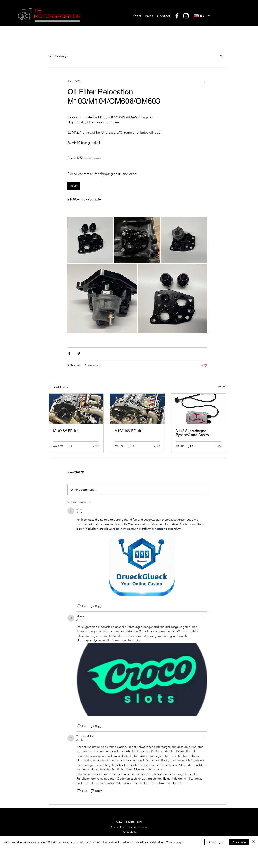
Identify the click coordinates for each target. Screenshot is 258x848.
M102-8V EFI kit (65, 431)
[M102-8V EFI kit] (76, 409)
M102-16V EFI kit (128, 431)
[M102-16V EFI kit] (137, 409)
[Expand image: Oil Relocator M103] (90, 240)
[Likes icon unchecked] (78, 606)
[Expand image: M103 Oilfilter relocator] (184, 240)
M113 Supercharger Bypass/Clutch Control (192, 433)
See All (222, 386)
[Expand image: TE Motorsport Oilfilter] (172, 298)
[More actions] (205, 81)
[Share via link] (78, 354)
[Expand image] (102, 298)
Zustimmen (239, 842)
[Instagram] (186, 15)
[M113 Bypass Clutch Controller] (198, 409)
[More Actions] (205, 511)
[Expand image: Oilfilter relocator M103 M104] (137, 240)
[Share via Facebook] (69, 354)
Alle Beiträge (58, 56)
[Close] (253, 842)
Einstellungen (216, 842)
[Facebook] (177, 15)
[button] (221, 56)
